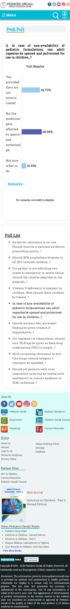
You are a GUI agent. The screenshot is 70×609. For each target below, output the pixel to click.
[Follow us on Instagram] (63, 4)
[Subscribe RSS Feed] (68, 4)
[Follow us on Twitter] (54, 4)
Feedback (40, 451)
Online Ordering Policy (47, 443)
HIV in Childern (9, 473)
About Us (6, 443)
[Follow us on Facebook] (49, 4)
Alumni (5, 447)
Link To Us (7, 451)
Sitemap (39, 447)
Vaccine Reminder (11, 477)
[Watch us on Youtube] (59, 4)
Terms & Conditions (11, 454)
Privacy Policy (8, 458)
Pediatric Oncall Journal (13, 481)
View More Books (12, 550)
